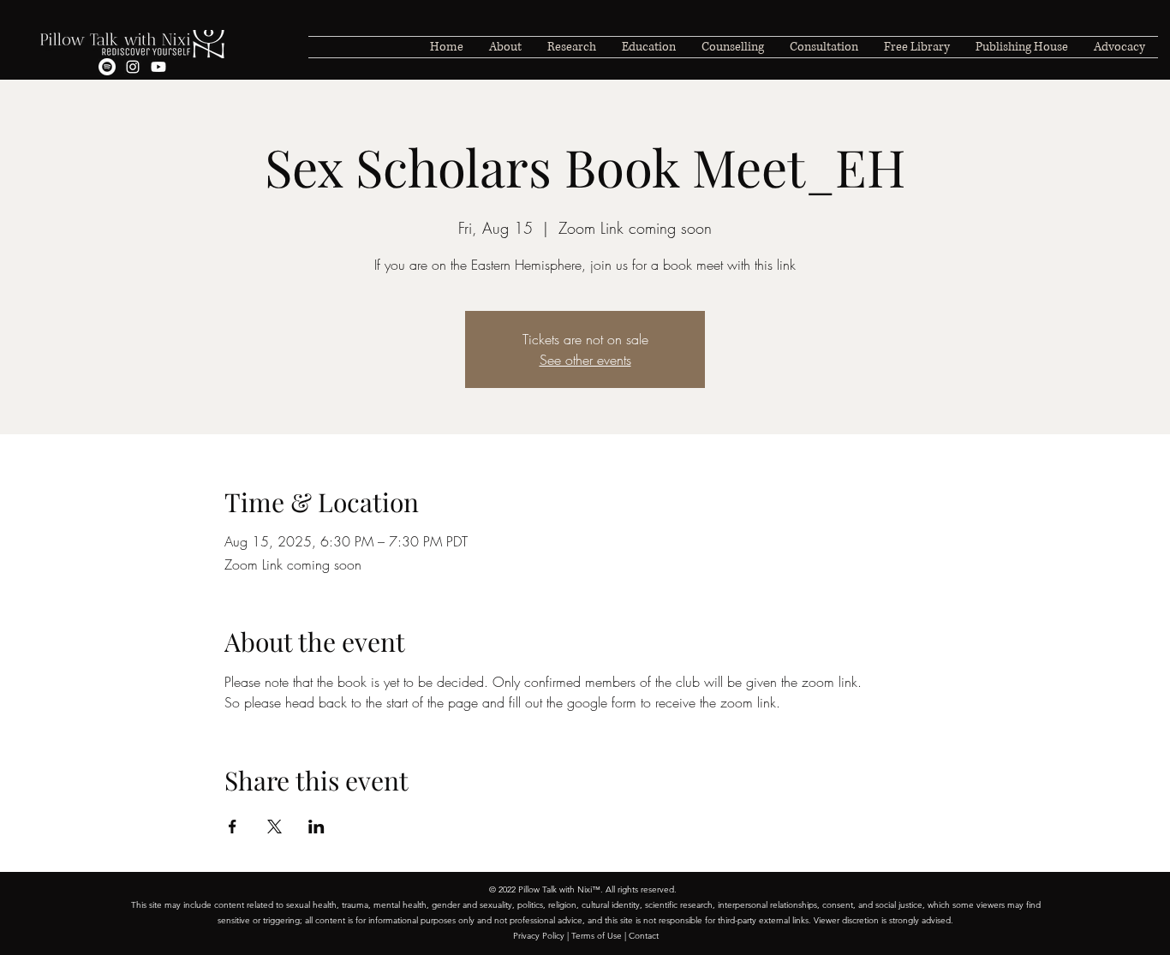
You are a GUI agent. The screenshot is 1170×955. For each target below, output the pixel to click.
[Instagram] (132, 66)
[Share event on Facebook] (232, 826)
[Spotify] (107, 66)
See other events (585, 359)
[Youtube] (158, 66)
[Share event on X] (274, 826)
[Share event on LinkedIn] (316, 826)
